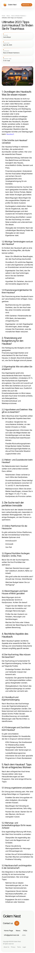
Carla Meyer (7, 37)
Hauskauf (10, 134)
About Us (6, 947)
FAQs (25, 930)
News (8, 15)
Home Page (8, 930)
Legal (24, 947)
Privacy (13, 947)
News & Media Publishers (18, 15)
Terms (19, 947)
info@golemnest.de (11, 935)
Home (3, 15)
